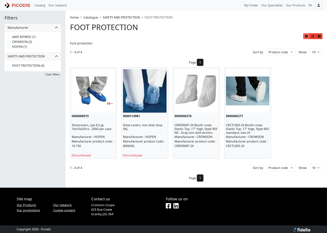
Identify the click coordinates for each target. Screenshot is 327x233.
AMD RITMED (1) (24, 37)
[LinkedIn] (176, 206)
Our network (57, 5)
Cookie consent (64, 210)
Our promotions (28, 210)
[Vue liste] (312, 36)
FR (310, 5)
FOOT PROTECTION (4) (28, 65)
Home (74, 17)
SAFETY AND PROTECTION (121, 17)
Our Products (295, 5)
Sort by (258, 52)
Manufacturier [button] (18, 28)
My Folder (251, 5)
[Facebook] (168, 206)
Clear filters (52, 74)
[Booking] (319, 36)
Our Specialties (272, 5)
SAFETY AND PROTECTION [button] (26, 56)
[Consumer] (306, 36)
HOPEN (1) (19, 47)
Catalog (39, 5)
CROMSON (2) (22, 42)
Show (303, 52)
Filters (11, 18)
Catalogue (90, 17)
